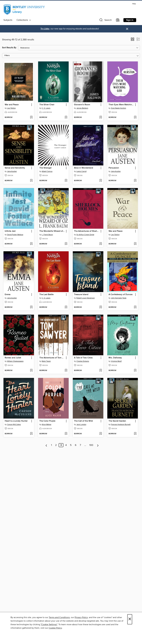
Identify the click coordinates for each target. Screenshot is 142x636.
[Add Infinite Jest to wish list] (31, 244)
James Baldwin (82, 108)
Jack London (81, 424)
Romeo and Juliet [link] (13, 358)
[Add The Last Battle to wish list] (66, 307)
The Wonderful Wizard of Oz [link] (52, 231)
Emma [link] (7, 294)
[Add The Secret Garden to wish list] (135, 434)
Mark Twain (46, 361)
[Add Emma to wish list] (31, 307)
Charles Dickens (82, 361)
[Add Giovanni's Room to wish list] (100, 117)
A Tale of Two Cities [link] (83, 358)
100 (91, 445)
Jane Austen (12, 171)
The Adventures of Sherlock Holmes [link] (86, 231)
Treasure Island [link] (81, 294)
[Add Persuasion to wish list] (135, 181)
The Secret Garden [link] (117, 421)
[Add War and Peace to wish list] (31, 117)
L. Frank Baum (47, 235)
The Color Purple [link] (47, 421)
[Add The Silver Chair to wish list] (66, 117)
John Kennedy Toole (118, 298)
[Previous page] (46, 445)
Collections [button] (23, 20)
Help (134, 4)
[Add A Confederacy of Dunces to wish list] (135, 307)
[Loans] (118, 20)
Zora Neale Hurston (118, 108)
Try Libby (44, 28)
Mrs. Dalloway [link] (115, 358)
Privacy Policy (81, 617)
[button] (105, 20)
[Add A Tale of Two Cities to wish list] (100, 370)
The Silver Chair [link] (46, 104)
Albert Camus (47, 171)
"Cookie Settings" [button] (49, 624)
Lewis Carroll (81, 171)
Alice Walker (46, 424)
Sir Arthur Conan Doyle (85, 235)
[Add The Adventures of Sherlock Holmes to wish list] (100, 244)
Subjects (7, 20)
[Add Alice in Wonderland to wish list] (100, 181)
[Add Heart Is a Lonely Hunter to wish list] (31, 434)
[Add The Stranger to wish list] (66, 181)
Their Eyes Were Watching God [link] (121, 104)
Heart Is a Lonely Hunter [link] (16, 421)
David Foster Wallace (15, 235)
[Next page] (98, 445)
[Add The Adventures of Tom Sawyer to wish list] (66, 370)
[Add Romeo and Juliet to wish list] (31, 370)
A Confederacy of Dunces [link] (121, 294)
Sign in (129, 20)
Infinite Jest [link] (10, 231)
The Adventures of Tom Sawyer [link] (52, 358)
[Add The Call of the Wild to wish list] (100, 434)
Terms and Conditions (59, 617)
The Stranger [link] (45, 168)
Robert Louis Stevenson (85, 298)
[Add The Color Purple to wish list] (66, 434)
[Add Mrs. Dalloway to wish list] (135, 370)
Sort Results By (9, 47)
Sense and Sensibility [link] (15, 168)
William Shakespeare (15, 361)
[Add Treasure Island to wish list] (100, 307)
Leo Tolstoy (11, 108)
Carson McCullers (14, 424)
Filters (7, 55)
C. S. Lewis (46, 108)
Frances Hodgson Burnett (120, 424)
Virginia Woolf (116, 361)
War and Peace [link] (12, 104)
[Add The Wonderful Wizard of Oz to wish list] (66, 244)
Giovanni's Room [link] (82, 104)
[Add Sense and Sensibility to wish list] (31, 181)
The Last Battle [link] (46, 294)
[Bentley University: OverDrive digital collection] (24, 9)
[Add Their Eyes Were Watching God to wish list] (135, 117)
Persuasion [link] (114, 168)
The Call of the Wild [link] (83, 421)
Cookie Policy (55, 628)
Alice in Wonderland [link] (83, 168)
